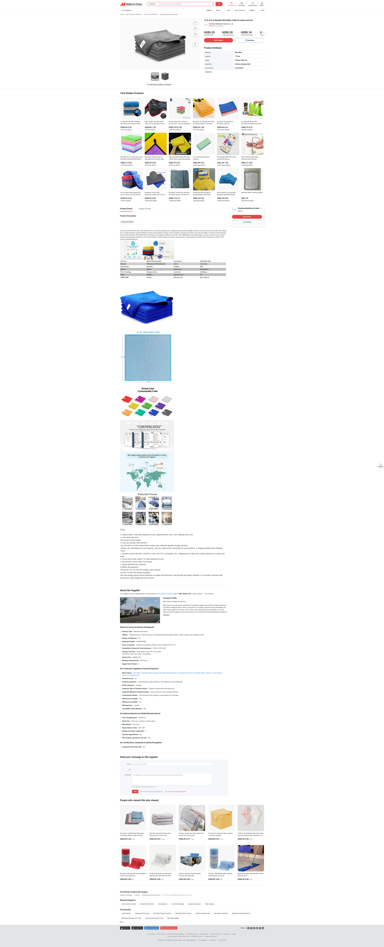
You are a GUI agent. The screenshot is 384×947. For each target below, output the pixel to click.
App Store (125, 928)
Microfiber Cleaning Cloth (153, 673)
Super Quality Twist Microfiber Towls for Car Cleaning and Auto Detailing (155, 123)
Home (122, 14)
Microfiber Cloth (203, 673)
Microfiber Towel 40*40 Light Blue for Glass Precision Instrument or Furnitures (179, 193)
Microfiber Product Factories (162, 913)
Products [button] (152, 4)
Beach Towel (178, 673)
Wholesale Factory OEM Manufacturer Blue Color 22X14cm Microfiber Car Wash (155, 193)
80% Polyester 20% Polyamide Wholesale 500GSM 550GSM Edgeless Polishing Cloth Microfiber (228, 193)
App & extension (240, 10)
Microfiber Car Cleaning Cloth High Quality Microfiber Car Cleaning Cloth (203, 123)
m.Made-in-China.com (197, 936)
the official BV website (165, 594)
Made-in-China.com (183, 936)
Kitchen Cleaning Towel (203, 913)
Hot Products (151, 934)
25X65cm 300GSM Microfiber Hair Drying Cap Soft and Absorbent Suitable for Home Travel (251, 835)
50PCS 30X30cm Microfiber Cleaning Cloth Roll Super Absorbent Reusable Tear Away (251, 158)
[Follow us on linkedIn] (263, 928)
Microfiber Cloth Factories (183, 913)
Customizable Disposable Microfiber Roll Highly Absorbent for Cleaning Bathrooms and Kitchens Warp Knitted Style (252, 123)
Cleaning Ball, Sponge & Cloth (169, 14)
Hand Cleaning (126, 913)
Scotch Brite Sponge (178, 904)
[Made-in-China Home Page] (131, 4)
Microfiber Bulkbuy (173, 918)
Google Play (137, 928)
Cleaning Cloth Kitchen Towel (154, 918)
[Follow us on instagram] (254, 928)
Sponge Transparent (194, 904)
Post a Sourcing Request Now (175, 791)
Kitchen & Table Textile (151, 14)
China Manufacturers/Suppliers (176, 934)
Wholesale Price (204, 934)
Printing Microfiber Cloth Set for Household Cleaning (227, 158)
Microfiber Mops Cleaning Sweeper (252, 192)
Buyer (218, 10)
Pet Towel (194, 673)
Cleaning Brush (162, 904)
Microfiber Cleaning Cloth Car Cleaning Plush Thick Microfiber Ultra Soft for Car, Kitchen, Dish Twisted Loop (154, 158)
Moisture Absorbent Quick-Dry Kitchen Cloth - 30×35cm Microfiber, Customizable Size (180, 123)
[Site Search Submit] (219, 4)
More (122, 922)
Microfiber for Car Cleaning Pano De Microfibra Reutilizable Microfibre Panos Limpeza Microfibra (131, 158)
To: (130, 769)
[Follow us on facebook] (248, 928)
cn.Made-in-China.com (211, 936)
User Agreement (203, 940)
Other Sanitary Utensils (129, 904)
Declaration (213, 940)
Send (135, 791)
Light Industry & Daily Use (134, 14)
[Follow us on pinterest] (260, 928)
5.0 (240, 211)
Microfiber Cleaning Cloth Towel (131, 918)
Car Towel (213, 673)
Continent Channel (215, 934)
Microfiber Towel (139, 673)
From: (129, 764)
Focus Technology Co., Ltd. (178, 940)
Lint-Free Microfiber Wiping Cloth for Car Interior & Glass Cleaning (130, 193)
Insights (234, 934)
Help (228, 10)
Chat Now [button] (250, 40)
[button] (213, 4)
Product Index (226, 934)
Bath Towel (186, 673)
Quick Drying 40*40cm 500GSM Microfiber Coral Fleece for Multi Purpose (130, 123)
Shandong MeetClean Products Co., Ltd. (221, 24)
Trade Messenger (151, 928)
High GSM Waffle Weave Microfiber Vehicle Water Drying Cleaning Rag (179, 158)
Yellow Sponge (209, 904)
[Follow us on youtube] (257, 928)
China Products (161, 934)
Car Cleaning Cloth (133, 675)
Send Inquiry (218, 40)
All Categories (127, 10)
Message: (128, 775)
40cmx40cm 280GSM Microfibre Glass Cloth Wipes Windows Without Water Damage (132, 835)
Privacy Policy (222, 940)
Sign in (262, 5)
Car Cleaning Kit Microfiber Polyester (201, 158)
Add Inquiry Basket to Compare (160, 84)
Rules (262, 10)
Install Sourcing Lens (169, 928)
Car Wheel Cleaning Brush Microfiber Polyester (225, 123)
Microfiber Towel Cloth (221, 913)
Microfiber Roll (168, 673)
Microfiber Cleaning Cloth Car (241, 913)
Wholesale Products (192, 934)
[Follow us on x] (251, 928)
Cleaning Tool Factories (142, 913)
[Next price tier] (263, 32)
